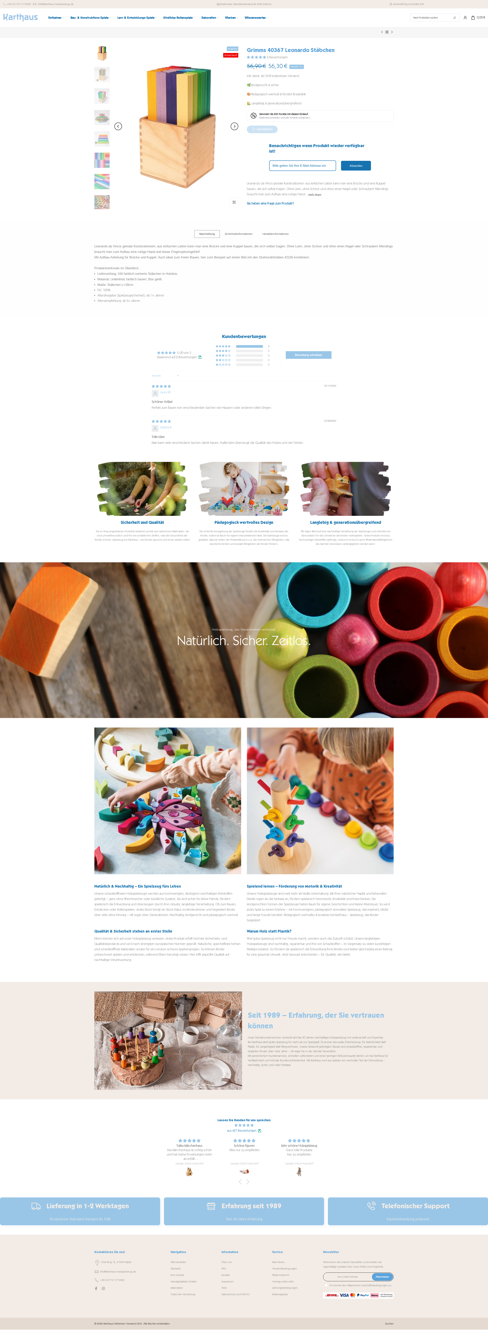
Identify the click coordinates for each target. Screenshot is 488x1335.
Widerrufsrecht (280, 1275)
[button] (257, 57)
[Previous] (118, 126)
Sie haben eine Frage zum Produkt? (270, 203)
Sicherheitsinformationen (239, 233)
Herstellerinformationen (275, 233)
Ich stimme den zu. (361, 1285)
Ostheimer (55, 17)
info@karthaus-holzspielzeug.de (56, 4)
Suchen (389, 1323)
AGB (224, 1287)
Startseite (176, 1268)
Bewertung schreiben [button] (308, 355)
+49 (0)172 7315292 (18, 4)
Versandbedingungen (284, 1268)
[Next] (234, 126)
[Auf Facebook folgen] (96, 1288)
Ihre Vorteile (177, 1275)
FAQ (224, 1268)
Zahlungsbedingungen (285, 1287)
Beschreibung (207, 233)
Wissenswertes (255, 17)
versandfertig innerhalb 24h (408, 4)
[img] (161, 386)
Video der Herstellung (183, 1294)
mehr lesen (314, 194)
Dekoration (208, 17)
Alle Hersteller (178, 1262)
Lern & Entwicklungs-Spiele (135, 17)
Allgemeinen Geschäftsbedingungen (367, 1285)
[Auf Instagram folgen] (103, 1288)
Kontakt (226, 1275)
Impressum (228, 1281)
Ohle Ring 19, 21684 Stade (116, 1262)
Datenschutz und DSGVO (236, 1294)
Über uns (227, 1262)
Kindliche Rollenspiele (178, 17)
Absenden (356, 165)
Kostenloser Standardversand (236, 4)
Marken (230, 17)
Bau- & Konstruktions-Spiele (89, 17)
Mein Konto (278, 1262)
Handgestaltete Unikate (184, 1281)
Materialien (177, 1287)
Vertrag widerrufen (283, 1281)
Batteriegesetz (280, 1294)
